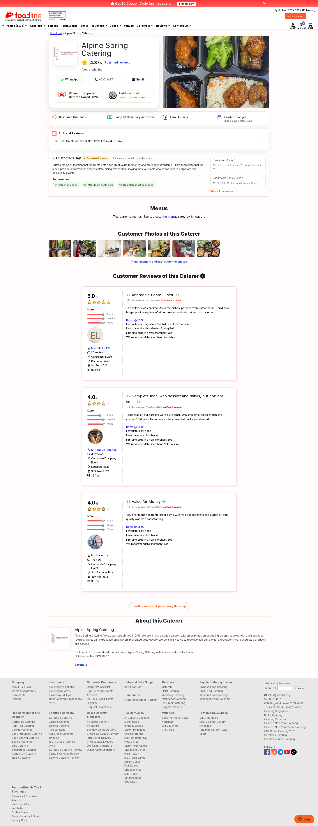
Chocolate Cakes (134, 749)
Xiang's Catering (59, 721)
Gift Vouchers (170, 725)
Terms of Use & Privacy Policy (282, 707)
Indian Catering (21, 757)
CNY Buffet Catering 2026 (280, 731)
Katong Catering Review (64, 757)
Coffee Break (20, 812)
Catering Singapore (276, 711)
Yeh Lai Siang (57, 729)
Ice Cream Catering (173, 702)
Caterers (36, 25)
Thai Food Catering (211, 691)
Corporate (144, 25)
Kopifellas (18, 808)
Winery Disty (19, 820)
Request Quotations (99, 707)
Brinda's (54, 737)
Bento (84, 25)
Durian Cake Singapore (101, 749)
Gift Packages (132, 777)
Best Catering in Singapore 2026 (65, 700)
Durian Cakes (132, 761)
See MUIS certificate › (132, 97)
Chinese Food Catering (213, 686)
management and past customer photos (159, 261)
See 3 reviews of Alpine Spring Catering (159, 606)
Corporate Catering (23, 721)
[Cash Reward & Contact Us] (182, 25)
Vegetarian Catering (24, 753)
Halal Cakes (131, 753)
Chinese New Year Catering (281, 723)
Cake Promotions (134, 729)
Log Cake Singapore (99, 745)
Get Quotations (296, 16)
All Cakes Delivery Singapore (98, 723)
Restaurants (69, 25)
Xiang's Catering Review (64, 753)
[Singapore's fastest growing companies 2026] (54, 20)
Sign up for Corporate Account (100, 693)
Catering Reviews (60, 691)
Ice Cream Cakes (134, 757)
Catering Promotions (61, 686)
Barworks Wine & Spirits (26, 816)
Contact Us (18, 695)
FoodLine (56, 33)
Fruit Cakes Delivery (99, 737)
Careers (17, 698)
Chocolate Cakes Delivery (103, 733)
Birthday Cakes (133, 725)
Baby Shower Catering (25, 737)
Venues (129, 25)
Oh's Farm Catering (61, 733)
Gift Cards (168, 729)
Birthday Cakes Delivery (101, 729)
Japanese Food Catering (214, 698)
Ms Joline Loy (99, 555)
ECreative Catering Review (65, 749)
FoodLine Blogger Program (140, 699)
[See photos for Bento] (216, 72)
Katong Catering (59, 725)
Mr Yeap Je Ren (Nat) (104, 449)
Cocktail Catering (22, 729)
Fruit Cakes (131, 765)
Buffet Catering (273, 715)
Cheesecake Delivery (100, 741)
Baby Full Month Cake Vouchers (175, 719)
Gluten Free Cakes (135, 745)
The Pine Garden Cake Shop (213, 731)
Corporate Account (98, 686)
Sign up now (187, 3)
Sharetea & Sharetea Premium (24, 798)
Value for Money (146, 501)
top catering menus (163, 216)
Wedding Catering (173, 695)
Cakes (114, 25)
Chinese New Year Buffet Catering (285, 727)
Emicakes (205, 725)
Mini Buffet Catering (174, 698)
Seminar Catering (22, 741)
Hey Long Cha (20, 804)
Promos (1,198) (14, 25)
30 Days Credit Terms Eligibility (100, 700)
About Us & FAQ (21, 686)
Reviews (162, 25)
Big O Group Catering (62, 741)
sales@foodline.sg (278, 695)
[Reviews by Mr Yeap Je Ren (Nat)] (96, 435)
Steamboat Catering (24, 749)
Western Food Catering (213, 695)
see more (81, 664)
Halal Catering (170, 691)
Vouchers (98, 25)
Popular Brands (133, 733)
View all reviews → (221, 191)
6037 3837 (274, 699)
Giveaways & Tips (60, 695)
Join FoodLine (133, 686)
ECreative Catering (60, 717)
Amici (52, 745)
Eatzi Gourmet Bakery (212, 721)
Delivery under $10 (135, 737)
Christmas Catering (275, 735)
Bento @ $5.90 (135, 320)
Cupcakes (130, 781)
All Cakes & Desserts (136, 717)
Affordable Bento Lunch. (153, 295)
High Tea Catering (23, 725)
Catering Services (275, 719)
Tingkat (53, 25)
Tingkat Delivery (172, 707)
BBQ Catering (20, 745)
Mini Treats (131, 773)
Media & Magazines (24, 691)
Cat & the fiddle (208, 717)
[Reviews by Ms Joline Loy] (96, 541)
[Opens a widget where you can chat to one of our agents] (304, 819)
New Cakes (131, 741)
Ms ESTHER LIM (100, 348)
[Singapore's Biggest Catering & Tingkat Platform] (20, 20)
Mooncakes (131, 721)
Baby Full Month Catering (27, 733)
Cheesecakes (132, 769)
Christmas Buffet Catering (279, 739)
